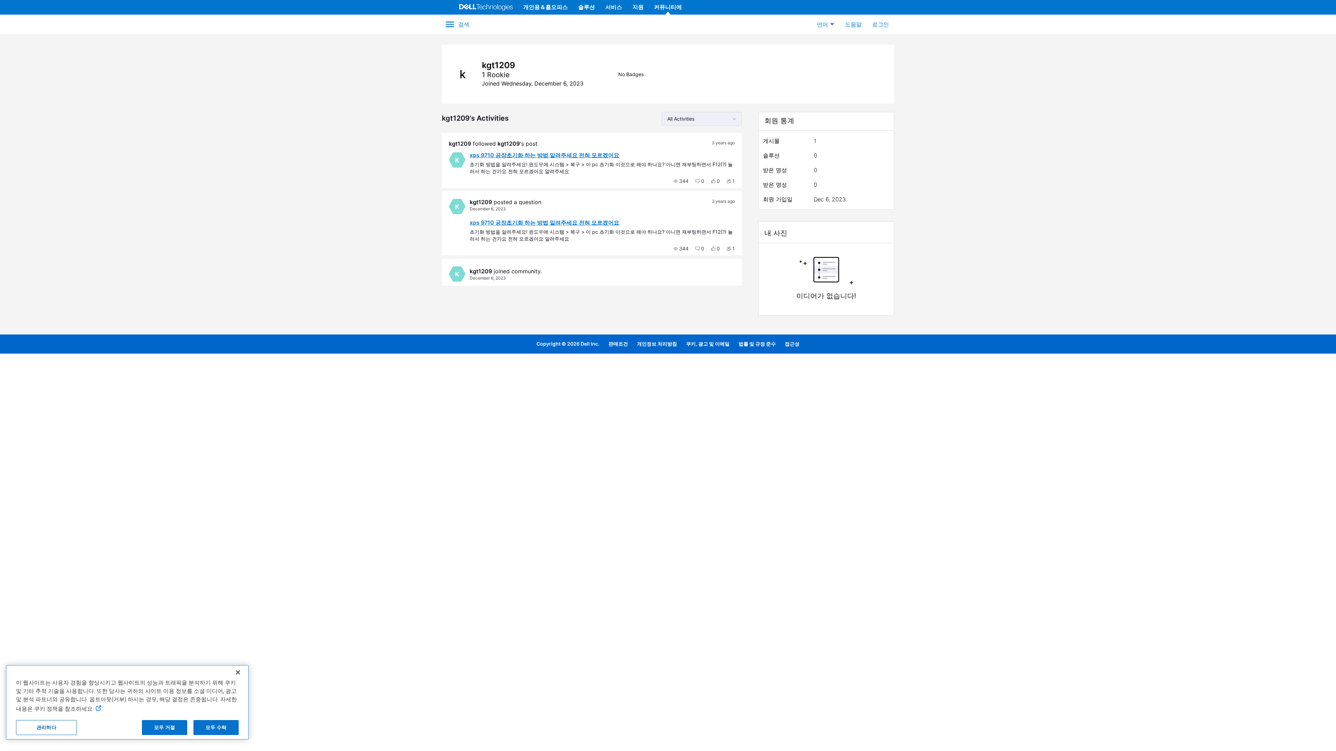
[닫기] (238, 672)
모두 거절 (164, 727)
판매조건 (618, 344)
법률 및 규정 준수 (757, 344)
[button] (681, 181)
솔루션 (586, 6)
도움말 (853, 24)
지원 (638, 6)
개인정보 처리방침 (657, 344)
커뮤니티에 (668, 6)
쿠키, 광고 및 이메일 (708, 344)
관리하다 (46, 727)
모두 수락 (216, 727)
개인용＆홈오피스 (545, 6)
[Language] (825, 24)
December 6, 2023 (488, 208)
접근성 (792, 344)
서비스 (613, 6)
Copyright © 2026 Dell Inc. (567, 344)
